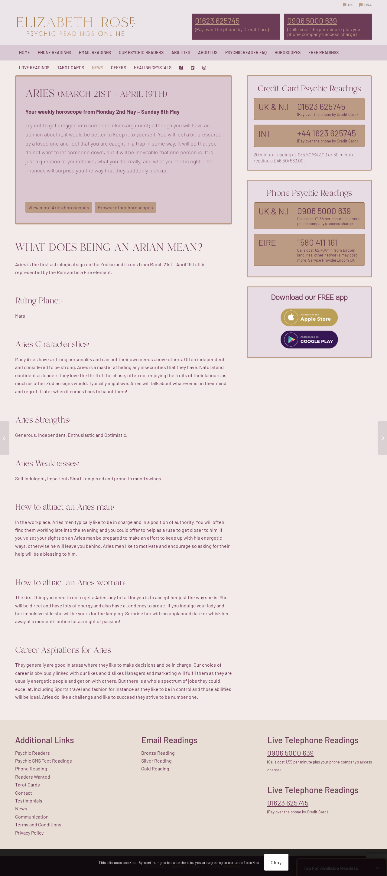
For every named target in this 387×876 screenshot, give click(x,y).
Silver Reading (156, 760)
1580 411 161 (317, 242)
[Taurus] (382, 438)
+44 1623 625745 (326, 133)
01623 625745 (217, 21)
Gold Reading (155, 768)
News (21, 808)
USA (368, 4)
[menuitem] (24, 52)
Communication (32, 816)
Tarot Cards (27, 784)
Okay (276, 862)
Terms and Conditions (38, 824)
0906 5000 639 (312, 21)
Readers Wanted (32, 777)
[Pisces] (4, 438)
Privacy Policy (29, 832)
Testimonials (28, 800)
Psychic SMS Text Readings (43, 760)
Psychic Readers (32, 753)
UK (350, 4)
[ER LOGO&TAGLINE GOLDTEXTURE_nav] (75, 27)
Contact (23, 793)
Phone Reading (31, 768)
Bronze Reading (158, 753)
